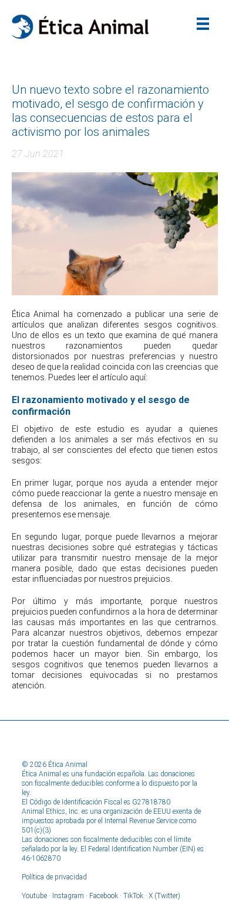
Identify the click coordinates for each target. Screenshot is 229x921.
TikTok (133, 896)
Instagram (68, 896)
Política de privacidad (54, 877)
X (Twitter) (164, 896)
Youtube (34, 896)
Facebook (103, 896)
